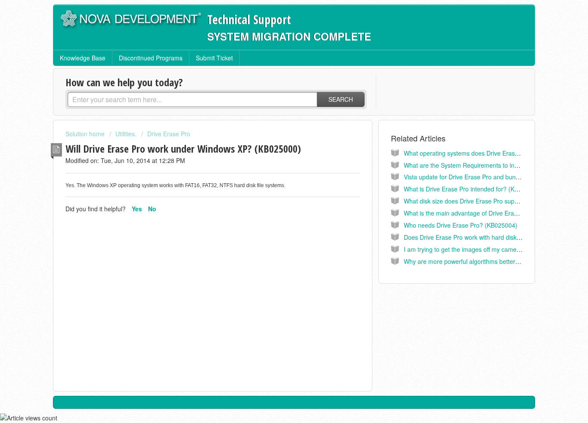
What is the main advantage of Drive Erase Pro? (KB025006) (486, 213)
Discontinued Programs (151, 57)
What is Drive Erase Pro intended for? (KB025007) (472, 189)
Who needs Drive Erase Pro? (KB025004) (460, 225)
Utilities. (125, 133)
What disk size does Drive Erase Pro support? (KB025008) (483, 201)
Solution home (85, 133)
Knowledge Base (82, 57)
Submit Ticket (214, 57)
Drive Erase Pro (168, 133)
